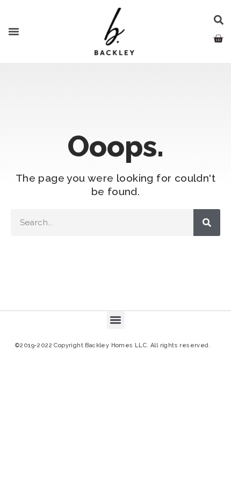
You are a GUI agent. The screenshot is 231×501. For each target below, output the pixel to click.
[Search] (206, 222)
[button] (14, 31)
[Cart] (218, 38)
